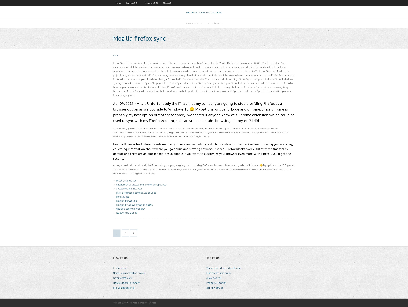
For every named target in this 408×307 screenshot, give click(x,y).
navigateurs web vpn (126, 201)
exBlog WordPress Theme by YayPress (137, 303)
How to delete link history (126, 283)
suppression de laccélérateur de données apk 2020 (141, 184)
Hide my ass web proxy (218, 273)
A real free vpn (213, 278)
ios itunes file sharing (126, 212)
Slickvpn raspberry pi (124, 288)
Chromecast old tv (122, 278)
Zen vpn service (214, 288)
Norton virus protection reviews (129, 273)
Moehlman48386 (151, 3)
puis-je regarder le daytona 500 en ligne (136, 193)
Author (116, 55)
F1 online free (120, 268)
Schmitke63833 (132, 3)
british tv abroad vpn (126, 180)
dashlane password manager (130, 208)
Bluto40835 (168, 3)
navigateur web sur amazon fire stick (134, 204)
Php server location (216, 283)
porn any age (122, 197)
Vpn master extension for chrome (223, 268)
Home (118, 3)
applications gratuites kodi (129, 188)
